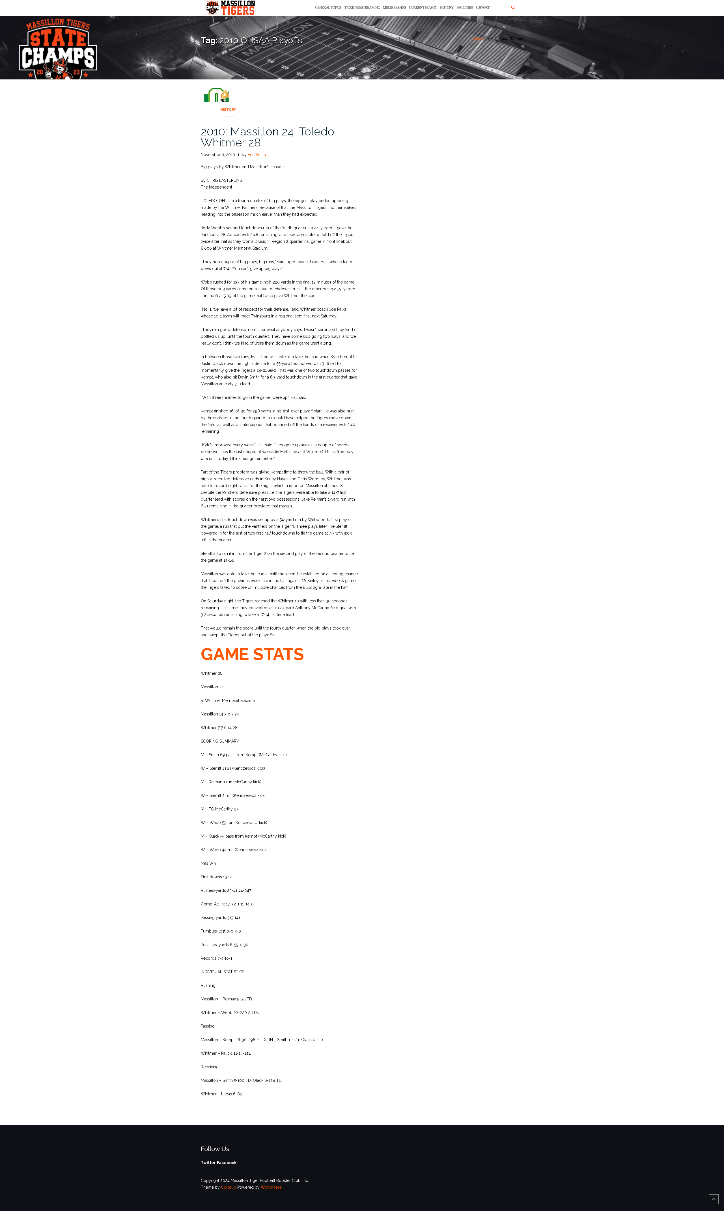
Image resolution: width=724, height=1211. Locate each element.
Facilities (464, 7)
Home (477, 39)
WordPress (271, 1187)
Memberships (394, 7)
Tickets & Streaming (362, 7)
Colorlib (228, 1187)
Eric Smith (257, 154)
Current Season (423, 7)
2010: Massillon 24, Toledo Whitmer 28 (267, 137)
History (446, 7)
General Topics (328, 7)
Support (482, 7)
